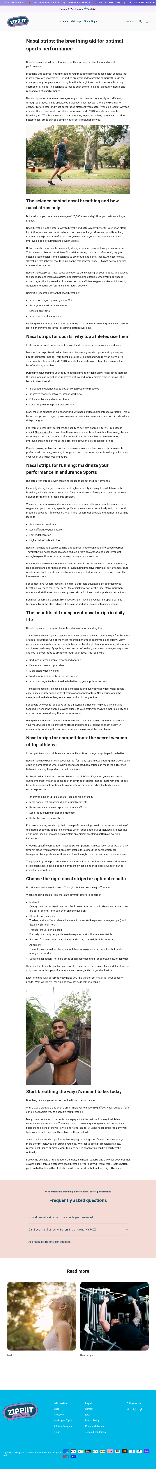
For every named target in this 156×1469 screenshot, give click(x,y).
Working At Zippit (63, 1420)
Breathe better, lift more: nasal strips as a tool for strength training (112, 1363)
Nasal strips (42, 432)
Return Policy (92, 1420)
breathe (88, 98)
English (128, 21)
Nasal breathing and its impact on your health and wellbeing (38, 1363)
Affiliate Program (63, 1426)
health (10, 1355)
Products (59, 1414)
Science (63, 21)
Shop (56, 1408)
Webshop (76, 21)
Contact (89, 1408)
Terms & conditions (95, 1432)
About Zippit (90, 21)
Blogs (57, 1432)
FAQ (87, 1414)
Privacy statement (95, 1426)
